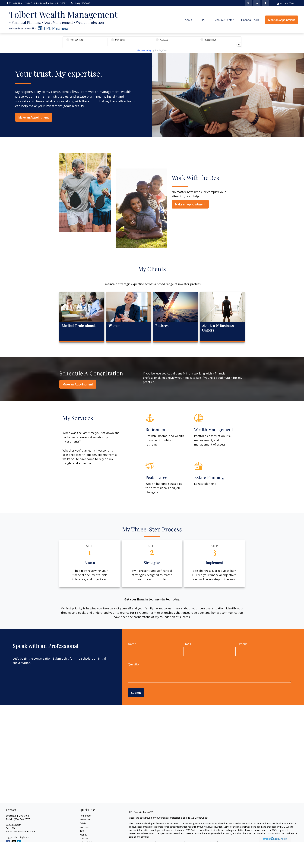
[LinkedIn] (256, 3)
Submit (136, 693)
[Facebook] (265, 3)
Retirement (85, 815)
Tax (82, 830)
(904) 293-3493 (82, 3)
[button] (189, 19)
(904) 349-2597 (22, 819)
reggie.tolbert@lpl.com (17, 837)
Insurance (85, 827)
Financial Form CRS (143, 812)
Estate (83, 823)
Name (132, 644)
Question (134, 664)
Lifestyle (84, 838)
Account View (287, 3)
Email (187, 644)
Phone (243, 644)
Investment (85, 819)
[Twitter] (248, 3)
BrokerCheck (201, 817)
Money (83, 834)
